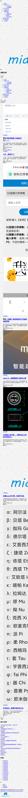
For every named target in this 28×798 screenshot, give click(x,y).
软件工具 (6, 18)
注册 (5, 100)
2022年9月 (5, 766)
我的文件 (6, 11)
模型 (8, 15)
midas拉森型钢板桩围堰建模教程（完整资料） (11, 744)
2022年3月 (5, 770)
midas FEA (6, 10)
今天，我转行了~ (9, 154)
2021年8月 (5, 777)
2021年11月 (5, 773)
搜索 (2, 77)
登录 (2, 100)
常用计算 (6, 8)
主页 (5, 3)
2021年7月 (5, 778)
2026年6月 (5, 760)
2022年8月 (5, 767)
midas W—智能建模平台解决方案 (14, 378)
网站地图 (5, 787)
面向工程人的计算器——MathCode (9, 724)
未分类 (2, 727)
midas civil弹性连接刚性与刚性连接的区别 (10, 748)
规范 (8, 12)
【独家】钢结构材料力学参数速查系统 (10, 732)
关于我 (5, 21)
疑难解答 (9, 7)
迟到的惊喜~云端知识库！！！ (8, 728)
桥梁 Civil (6, 4)
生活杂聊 (5, 135)
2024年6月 (5, 762)
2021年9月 (5, 775)
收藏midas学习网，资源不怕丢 (13, 496)
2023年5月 (5, 764)
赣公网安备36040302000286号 (16, 791)
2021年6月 (5, 779)
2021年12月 (5, 771)
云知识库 (6, 19)
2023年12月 (5, 763)
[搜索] (14, 99)
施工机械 (9, 16)
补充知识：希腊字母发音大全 (13, 708)
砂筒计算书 (4, 752)
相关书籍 (9, 14)
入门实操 (9, 6)
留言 (4, 784)
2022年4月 (5, 769)
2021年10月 (5, 774)
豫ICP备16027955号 (5, 791)
